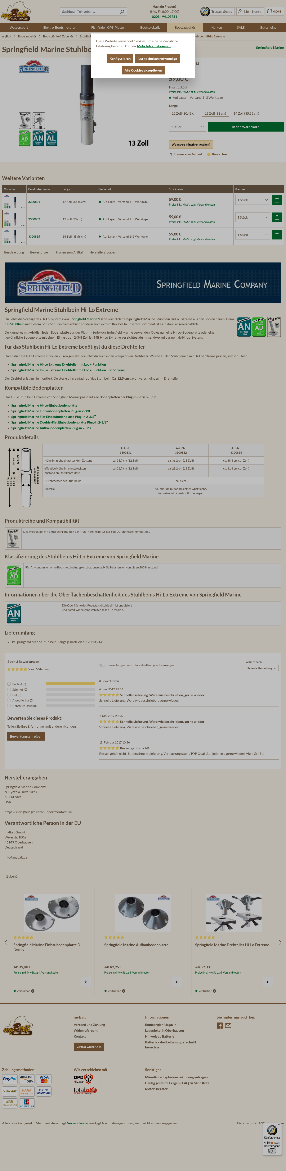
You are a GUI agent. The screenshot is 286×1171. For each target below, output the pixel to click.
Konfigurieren (120, 58)
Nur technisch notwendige (157, 58)
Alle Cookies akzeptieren (143, 70)
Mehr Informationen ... (154, 46)
